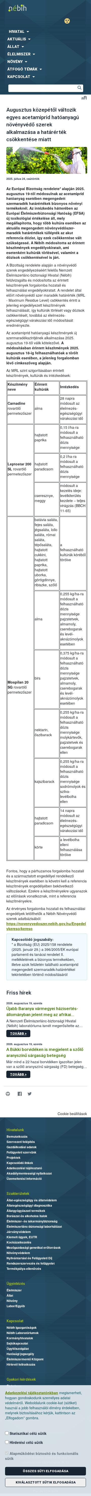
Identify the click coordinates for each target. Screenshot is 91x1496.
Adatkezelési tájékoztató (24, 1168)
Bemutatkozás (17, 1136)
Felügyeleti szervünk (21, 1152)
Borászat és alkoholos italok (27, 1216)
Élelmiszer (14, 1290)
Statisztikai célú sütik (28, 1433)
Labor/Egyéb (16, 1306)
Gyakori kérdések (21, 1379)
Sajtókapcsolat (17, 1343)
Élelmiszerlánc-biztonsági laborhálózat (34, 1226)
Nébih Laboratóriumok (23, 1333)
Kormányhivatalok (20, 1338)
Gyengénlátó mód (69, 21)
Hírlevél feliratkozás (21, 1364)
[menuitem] (45, 31)
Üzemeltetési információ (24, 1178)
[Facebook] (20, 1094)
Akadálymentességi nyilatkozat (29, 1173)
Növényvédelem (18, 1253)
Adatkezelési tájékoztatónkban (31, 1392)
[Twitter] (29, 1094)
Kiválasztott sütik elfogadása (46, 1482)
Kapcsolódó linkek (20, 1162)
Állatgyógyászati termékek (26, 1210)
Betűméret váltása (84, 98)
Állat (10, 1295)
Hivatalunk (15, 1130)
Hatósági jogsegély (20, 1354)
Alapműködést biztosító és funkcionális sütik (41, 1456)
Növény (12, 1300)
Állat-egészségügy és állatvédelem (32, 1200)
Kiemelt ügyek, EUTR (22, 1237)
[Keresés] (79, 88)
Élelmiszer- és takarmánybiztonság (32, 1221)
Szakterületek (18, 1194)
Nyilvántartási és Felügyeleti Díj (29, 1258)
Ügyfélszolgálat (18, 1348)
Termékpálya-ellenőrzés (24, 1268)
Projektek (13, 1157)
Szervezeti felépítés (21, 1141)
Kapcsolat (15, 1321)
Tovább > (18, 1033)
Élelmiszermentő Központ (25, 1359)
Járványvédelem (19, 1231)
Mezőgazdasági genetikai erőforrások (34, 1247)
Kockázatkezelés (19, 1242)
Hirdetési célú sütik (26, 1442)
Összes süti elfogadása (45, 1471)
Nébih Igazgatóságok (22, 1327)
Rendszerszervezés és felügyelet (31, 1263)
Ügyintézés (16, 1284)
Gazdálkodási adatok (22, 1147)
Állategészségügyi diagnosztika (29, 1205)
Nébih (23, 8)
